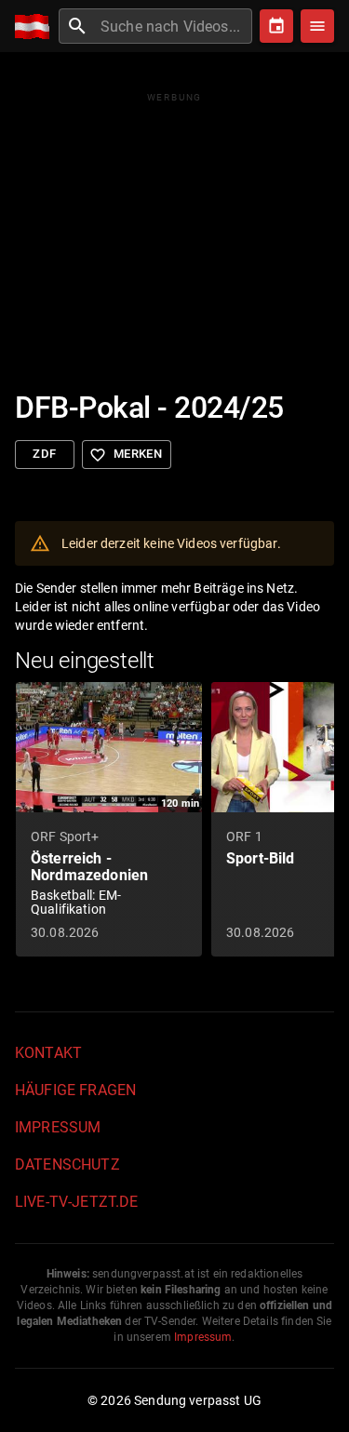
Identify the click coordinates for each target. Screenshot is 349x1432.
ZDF (44, 454)
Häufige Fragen (75, 1090)
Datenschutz (67, 1164)
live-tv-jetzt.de (76, 1202)
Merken (125, 455)
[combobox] (174, 26)
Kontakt (48, 1053)
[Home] (37, 26)
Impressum (58, 1127)
